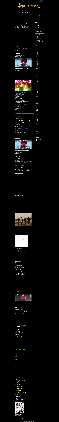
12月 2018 (39, 12)
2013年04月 (37, 106)
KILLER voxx (37, 30)
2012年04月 (37, 115)
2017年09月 (37, 65)
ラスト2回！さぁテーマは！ (39, 36)
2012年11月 (37, 110)
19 (39, 16)
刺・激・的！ (37, 43)
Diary (36, 28)
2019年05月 (37, 49)
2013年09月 (37, 102)
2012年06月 (37, 114)
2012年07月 (37, 113)
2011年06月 (37, 123)
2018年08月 (37, 56)
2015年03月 (37, 88)
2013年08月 (37, 103)
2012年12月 (37, 109)
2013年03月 (37, 107)
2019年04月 (37, 50)
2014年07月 (37, 94)
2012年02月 (37, 117)
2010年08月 (37, 131)
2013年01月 (37, 108)
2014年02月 (37, 98)
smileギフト (37, 140)
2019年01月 (37, 52)
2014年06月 (37, 95)
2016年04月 (37, 78)
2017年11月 (37, 63)
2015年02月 (37, 89)
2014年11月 (37, 91)
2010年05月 (37, 133)
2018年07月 (37, 57)
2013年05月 (37, 105)
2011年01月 (37, 127)
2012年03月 (37, 116)
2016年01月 (37, 80)
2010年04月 (37, 134)
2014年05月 (37, 96)
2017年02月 (37, 70)
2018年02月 (37, 61)
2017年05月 (37, 68)
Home (27, 12)
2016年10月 (37, 73)
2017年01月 (37, 71)
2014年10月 (37, 92)
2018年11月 (37, 54)
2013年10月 (37, 101)
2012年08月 (37, 112)
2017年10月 (37, 64)
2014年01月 (37, 99)
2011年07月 (37, 122)
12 (39, 15)
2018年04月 (37, 59)
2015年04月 (37, 87)
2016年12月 (37, 72)
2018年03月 (37, 60)
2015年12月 (37, 81)
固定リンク (18, 109)
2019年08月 (37, 47)
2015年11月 (37, 82)
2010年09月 (37, 130)
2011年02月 (37, 126)
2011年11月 (37, 119)
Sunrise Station (37, 137)
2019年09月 (37, 46)
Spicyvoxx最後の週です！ (39, 38)
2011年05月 (37, 124)
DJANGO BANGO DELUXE (39, 139)
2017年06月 (37, 67)
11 (38, 15)
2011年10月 (37, 120)
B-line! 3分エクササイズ (38, 27)
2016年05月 (37, 77)
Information (24, 108)
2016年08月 (37, 75)
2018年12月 (37, 53)
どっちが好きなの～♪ (38, 40)
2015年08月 (37, 84)
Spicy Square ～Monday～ (39, 31)
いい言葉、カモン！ (38, 37)
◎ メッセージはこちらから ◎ (19, 50)
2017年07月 (37, 66)
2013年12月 (37, 100)
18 (38, 16)
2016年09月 (37, 74)
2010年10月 (37, 129)
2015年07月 (37, 85)
